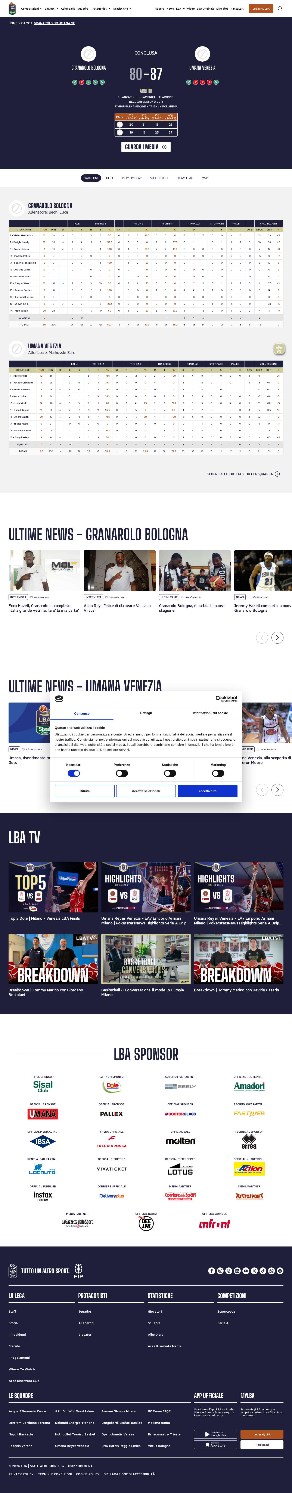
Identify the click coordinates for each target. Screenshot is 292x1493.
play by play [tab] (132, 178)
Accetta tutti (207, 791)
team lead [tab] (185, 178)
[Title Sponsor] (42, 1086)
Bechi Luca (58, 212)
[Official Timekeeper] (180, 1168)
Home (13, 23)
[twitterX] (254, 1270)
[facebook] (211, 1270)
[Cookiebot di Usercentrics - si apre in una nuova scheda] (218, 699)
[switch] (122, 773)
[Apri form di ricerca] (280, 8)
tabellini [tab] (91, 178)
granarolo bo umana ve (54, 23)
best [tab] (110, 178)
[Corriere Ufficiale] (111, 1196)
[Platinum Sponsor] (111, 1086)
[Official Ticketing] (111, 1168)
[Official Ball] (180, 1141)
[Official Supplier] (42, 1196)
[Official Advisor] (214, 1223)
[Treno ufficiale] (111, 1141)
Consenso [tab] (82, 713)
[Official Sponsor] (42, 1114)
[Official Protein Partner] (249, 1086)
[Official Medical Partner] (42, 1141)
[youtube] (245, 1270)
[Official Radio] (146, 1223)
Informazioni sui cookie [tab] (210, 713)
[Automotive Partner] (180, 1086)
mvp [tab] (205, 178)
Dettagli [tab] (146, 713)
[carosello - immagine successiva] (277, 638)
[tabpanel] (146, 340)
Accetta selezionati (146, 791)
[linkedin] (237, 1270)
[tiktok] (263, 1270)
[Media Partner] (180, 1196)
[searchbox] (146, 5)
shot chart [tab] (159, 178)
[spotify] (280, 1270)
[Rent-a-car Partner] (42, 1168)
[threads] (228, 1270)
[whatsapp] (271, 1270)
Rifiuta (85, 791)
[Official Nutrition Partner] (249, 1168)
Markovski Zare (62, 352)
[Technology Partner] (249, 1114)
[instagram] (220, 1270)
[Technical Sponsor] (249, 1141)
